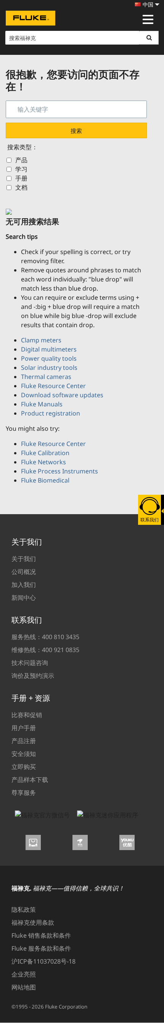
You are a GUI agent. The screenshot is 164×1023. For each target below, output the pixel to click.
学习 (21, 169)
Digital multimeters (49, 349)
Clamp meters (41, 340)
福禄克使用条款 (32, 922)
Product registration (50, 413)
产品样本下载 (29, 779)
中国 (148, 4)
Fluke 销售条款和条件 (41, 935)
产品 (21, 160)
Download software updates (62, 395)
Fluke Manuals (42, 404)
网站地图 (23, 987)
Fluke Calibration (45, 453)
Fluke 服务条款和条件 (41, 948)
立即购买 (23, 766)
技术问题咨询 (29, 663)
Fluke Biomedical (45, 480)
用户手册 (23, 728)
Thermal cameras (46, 376)
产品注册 (23, 741)
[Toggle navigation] (148, 19)
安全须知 (23, 754)
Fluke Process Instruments (59, 471)
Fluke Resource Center (53, 386)
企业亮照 (23, 974)
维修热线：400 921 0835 (45, 650)
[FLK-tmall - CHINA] (35, 844)
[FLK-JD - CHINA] (82, 844)
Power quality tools (49, 358)
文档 (21, 187)
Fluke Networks (43, 462)
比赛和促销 (26, 715)
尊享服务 (23, 792)
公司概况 (23, 571)
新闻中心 (23, 597)
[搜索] (149, 38)
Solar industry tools (49, 367)
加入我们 (23, 584)
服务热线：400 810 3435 (45, 637)
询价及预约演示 (32, 675)
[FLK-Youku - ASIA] (128, 844)
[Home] (30, 19)
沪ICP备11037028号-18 (43, 961)
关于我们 (23, 559)
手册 (21, 178)
